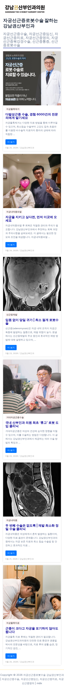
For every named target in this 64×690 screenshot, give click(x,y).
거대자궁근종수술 (15, 417)
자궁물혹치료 (12, 623)
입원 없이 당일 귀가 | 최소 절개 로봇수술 (32, 321)
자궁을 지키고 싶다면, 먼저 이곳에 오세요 (31, 218)
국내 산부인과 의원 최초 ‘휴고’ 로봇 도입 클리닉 (32, 424)
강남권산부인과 (27, 147)
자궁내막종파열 (14, 211)
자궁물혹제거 (12, 109)
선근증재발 (11, 314)
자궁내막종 (11, 520)
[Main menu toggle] (57, 8)
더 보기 (11, 142)
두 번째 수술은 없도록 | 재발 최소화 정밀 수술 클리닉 (32, 527)
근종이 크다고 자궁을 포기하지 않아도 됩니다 (31, 630)
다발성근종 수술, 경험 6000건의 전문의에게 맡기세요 (31, 116)
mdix (39, 683)
